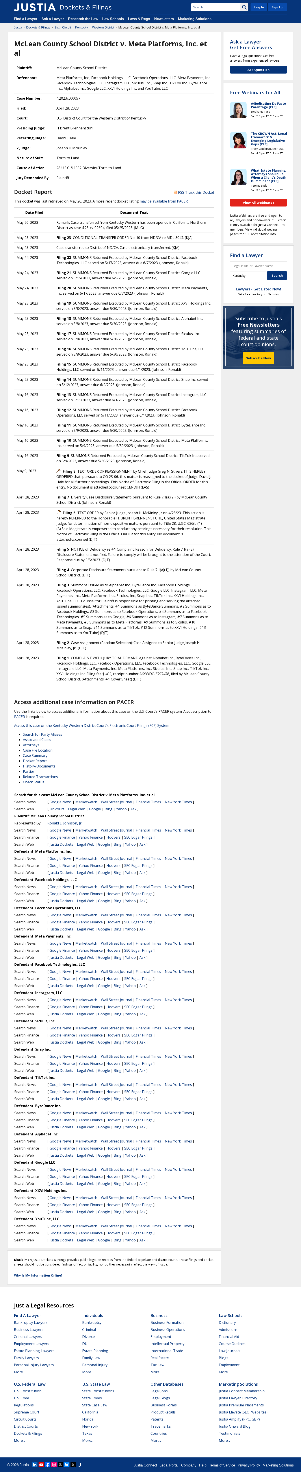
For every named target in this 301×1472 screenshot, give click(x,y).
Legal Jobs (159, 1391)
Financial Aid (229, 1336)
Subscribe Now (258, 358)
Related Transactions (40, 776)
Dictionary (227, 1322)
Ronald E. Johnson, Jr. (64, 823)
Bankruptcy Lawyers (31, 1322)
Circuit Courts (25, 1419)
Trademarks (160, 1426)
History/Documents (39, 766)
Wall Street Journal (116, 801)
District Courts (26, 1426)
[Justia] (35, 7)
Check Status (33, 782)
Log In (259, 7)
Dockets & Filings (28, 1433)
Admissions (228, 1329)
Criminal (89, 1329)
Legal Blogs (160, 1398)
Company (188, 1465)
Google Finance (62, 837)
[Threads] (60, 1464)
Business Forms (163, 1405)
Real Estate (159, 1357)
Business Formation (167, 1322)
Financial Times (148, 801)
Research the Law (83, 19)
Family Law (91, 1357)
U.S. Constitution (27, 1391)
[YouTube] (41, 1464)
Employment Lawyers (31, 1343)
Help (202, 1465)
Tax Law (157, 1364)
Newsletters (164, 19)
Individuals (92, 1315)
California (90, 1412)
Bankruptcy (91, 1322)
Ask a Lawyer (53, 19)
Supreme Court (26, 1412)
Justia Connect (145, 1465)
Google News (61, 801)
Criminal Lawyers (28, 1336)
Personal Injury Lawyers (34, 1364)
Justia (24, 1465)
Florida (87, 1419)
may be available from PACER (164, 201)
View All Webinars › (258, 202)
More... (19, 1372)
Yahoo (121, 809)
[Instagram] (54, 1464)
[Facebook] (47, 1464)
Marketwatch (86, 801)
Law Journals (229, 1350)
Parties (29, 771)
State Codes (92, 1398)
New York (90, 1426)
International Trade (166, 1350)
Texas (87, 1433)
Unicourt (57, 809)
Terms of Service (222, 1465)
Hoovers (113, 837)
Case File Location (37, 750)
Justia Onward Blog (235, 1426)
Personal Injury (95, 1364)
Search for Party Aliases (42, 734)
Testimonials (229, 1433)
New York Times (178, 801)
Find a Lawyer (25, 19)
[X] (73, 1464)
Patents (156, 1419)
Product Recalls (163, 1412)
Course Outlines (232, 1343)
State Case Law (94, 1405)
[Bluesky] (66, 1464)
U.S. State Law (96, 1384)
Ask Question (258, 69)
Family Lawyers (26, 1357)
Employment (160, 1336)
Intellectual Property (167, 1343)
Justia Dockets (61, 844)
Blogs (223, 1357)
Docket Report (35, 760)
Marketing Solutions (195, 19)
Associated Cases (37, 739)
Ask (133, 809)
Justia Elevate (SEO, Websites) (243, 1412)
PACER (19, 716)
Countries (158, 1433)
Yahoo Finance (91, 837)
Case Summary (35, 755)
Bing (108, 809)
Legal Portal (169, 1465)
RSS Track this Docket (195, 192)
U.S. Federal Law (30, 1384)
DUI (85, 1343)
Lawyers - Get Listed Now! (258, 289)
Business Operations (167, 1329)
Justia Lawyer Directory (238, 1398)
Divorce (88, 1336)
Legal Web (76, 809)
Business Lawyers (28, 1329)
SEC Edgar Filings (138, 837)
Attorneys (31, 745)
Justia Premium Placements (241, 1405)
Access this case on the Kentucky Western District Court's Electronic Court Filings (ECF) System (91, 725)
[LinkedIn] (34, 1464)
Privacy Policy (249, 1465)
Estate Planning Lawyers (34, 1350)
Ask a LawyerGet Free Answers (251, 44)
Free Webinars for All (255, 92)
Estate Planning (95, 1350)
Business (158, 1315)
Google (95, 809)
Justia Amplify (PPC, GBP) (239, 1419)
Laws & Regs (139, 19)
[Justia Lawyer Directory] (79, 1464)
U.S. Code (21, 1398)
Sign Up (277, 7)
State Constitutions (98, 1391)
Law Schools (113, 19)
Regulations (24, 1405)
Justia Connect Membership (242, 1391)
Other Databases (167, 1384)
